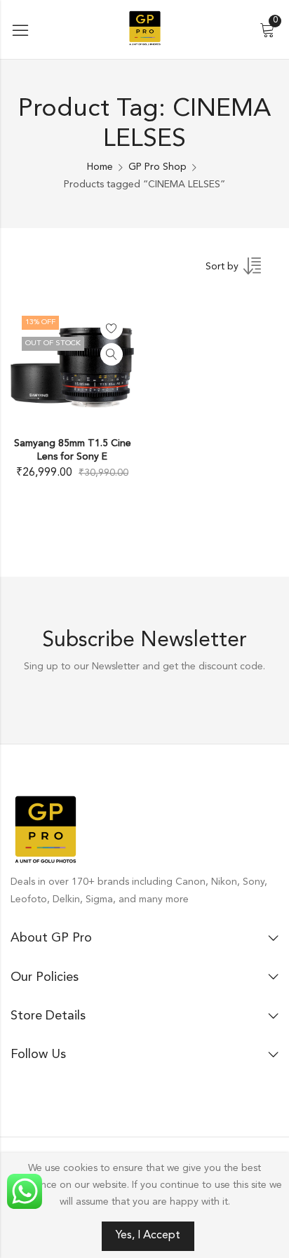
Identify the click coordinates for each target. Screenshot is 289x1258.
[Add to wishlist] (111, 328)
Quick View (111, 354)
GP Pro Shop (157, 167)
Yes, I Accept (148, 1235)
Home (100, 167)
